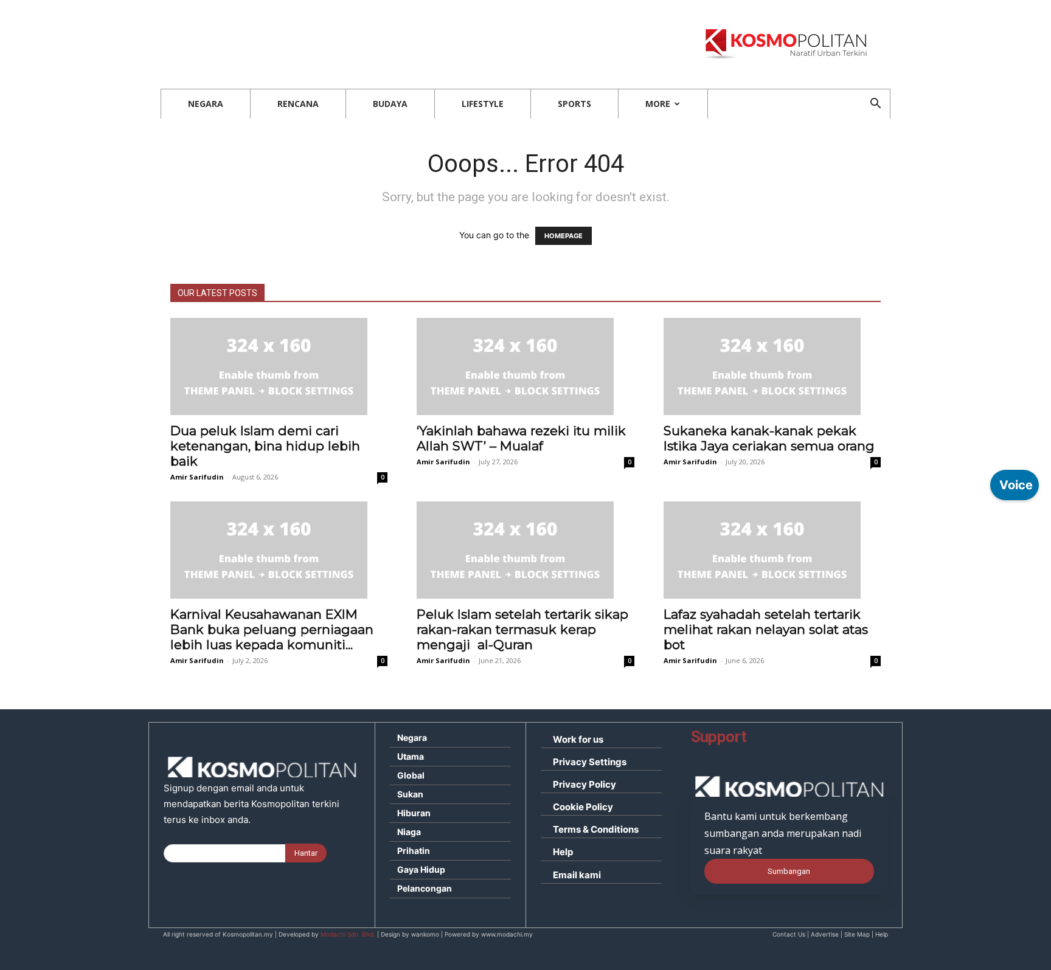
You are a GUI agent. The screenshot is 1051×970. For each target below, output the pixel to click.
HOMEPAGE (563, 236)
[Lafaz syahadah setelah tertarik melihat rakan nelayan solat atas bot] (772, 550)
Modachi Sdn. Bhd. (348, 934)
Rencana (298, 103)
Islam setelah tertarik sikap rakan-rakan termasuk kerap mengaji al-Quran (522, 629)
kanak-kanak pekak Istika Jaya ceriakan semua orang (769, 438)
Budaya (390, 103)
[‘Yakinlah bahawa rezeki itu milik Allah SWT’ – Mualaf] (525, 366)
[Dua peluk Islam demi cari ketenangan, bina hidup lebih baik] (278, 366)
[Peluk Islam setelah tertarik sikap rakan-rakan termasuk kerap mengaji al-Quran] (525, 550)
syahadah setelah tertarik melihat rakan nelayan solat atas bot (766, 629)
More (657, 103)
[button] (875, 105)
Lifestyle (483, 103)
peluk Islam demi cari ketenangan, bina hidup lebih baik (265, 446)
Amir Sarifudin (197, 476)
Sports (574, 103)
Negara (205, 103)
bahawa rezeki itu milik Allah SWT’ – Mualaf (521, 438)
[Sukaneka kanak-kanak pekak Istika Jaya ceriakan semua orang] (772, 366)
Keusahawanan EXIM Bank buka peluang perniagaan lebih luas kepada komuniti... (271, 629)
